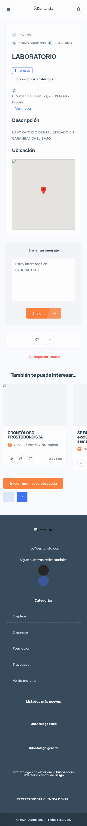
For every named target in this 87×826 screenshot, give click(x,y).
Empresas (21, 632)
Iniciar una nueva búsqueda (33, 483)
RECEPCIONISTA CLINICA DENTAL (43, 799)
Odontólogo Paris (44, 723)
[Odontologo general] (43, 739)
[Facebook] (43, 581)
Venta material (25, 680)
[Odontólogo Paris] (43, 715)
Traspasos (21, 664)
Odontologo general (43, 747)
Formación (21, 648)
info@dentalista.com (43, 548)
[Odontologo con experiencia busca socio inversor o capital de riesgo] (43, 763)
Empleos (20, 616)
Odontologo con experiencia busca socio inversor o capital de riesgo (43, 774)
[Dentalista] (43, 9)
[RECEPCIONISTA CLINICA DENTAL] (43, 791)
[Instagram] (43, 570)
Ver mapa (23, 108)
